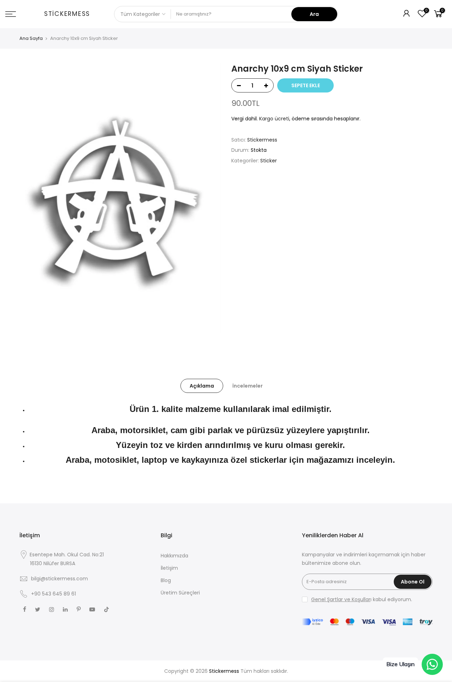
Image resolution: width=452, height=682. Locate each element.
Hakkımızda (174, 555)
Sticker (268, 160)
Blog (166, 580)
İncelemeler (247, 385)
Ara (314, 14)
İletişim (169, 568)
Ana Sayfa (31, 38)
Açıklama (202, 385)
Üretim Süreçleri (180, 592)
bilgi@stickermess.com (59, 578)
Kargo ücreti (274, 118)
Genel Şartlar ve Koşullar (340, 599)
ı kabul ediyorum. (361, 599)
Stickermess (67, 14)
